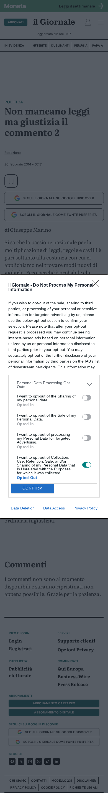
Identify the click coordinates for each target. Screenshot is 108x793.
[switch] (86, 398)
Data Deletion (23, 508)
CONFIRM (32, 488)
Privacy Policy (85, 508)
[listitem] (54, 385)
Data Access (54, 508)
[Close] (97, 285)
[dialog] (54, 397)
